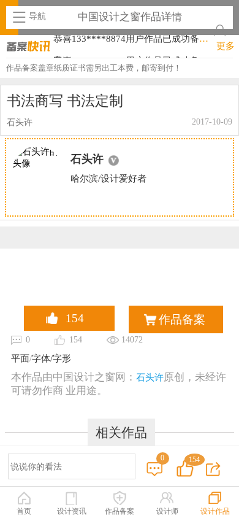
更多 (225, 46)
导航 (37, 16)
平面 (20, 358)
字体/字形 (51, 358)
